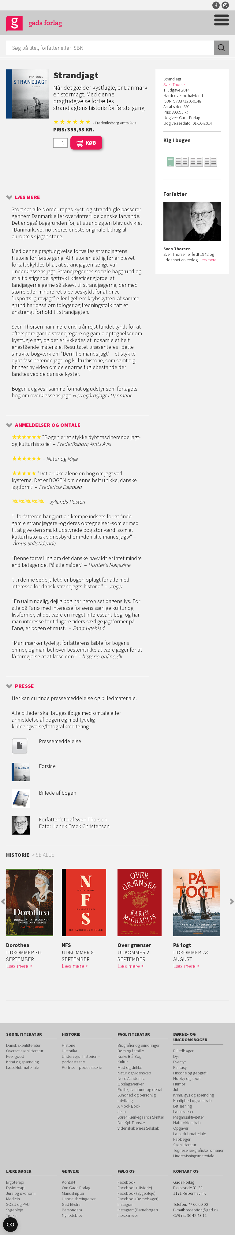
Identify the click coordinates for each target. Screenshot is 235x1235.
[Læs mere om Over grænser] (144, 902)
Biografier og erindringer (138, 1045)
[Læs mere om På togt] (199, 902)
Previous (3, 901)
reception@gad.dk (202, 1210)
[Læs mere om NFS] (88, 902)
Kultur (123, 1062)
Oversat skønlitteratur (24, 1051)
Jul (175, 1089)
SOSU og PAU (18, 1204)
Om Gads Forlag (76, 1187)
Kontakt (68, 1182)
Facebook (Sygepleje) (136, 1193)
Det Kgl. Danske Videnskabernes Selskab (138, 1125)
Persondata (72, 1210)
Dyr (176, 1056)
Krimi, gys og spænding (193, 1095)
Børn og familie (131, 1051)
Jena (122, 1111)
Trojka (11, 1215)
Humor (179, 1084)
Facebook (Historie (134, 1187)
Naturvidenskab (187, 1122)
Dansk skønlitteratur (23, 1045)
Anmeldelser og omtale (47, 424)
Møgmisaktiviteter (188, 1117)
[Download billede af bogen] (21, 805)
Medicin (13, 1199)
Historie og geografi (190, 1073)
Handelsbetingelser (78, 1199)
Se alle (45, 854)
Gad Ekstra (71, 1204)
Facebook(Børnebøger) (138, 1199)
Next (232, 901)
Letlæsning (182, 1106)
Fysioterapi (15, 1187)
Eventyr (179, 1062)
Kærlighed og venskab (192, 1100)
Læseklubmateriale (22, 1067)
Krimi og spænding (22, 1062)
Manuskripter (73, 1193)
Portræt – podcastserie (82, 1067)
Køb (91, 142)
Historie (68, 1045)
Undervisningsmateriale (193, 1156)
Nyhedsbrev (72, 1215)
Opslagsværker (131, 1084)
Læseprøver (128, 1215)
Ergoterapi (15, 1182)
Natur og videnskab (134, 1073)
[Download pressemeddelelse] (20, 752)
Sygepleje (14, 1210)
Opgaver (180, 1128)
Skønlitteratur (184, 1144)
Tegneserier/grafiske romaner (198, 1150)
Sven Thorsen (175, 84)
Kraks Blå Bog (129, 1056)
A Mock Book (129, 1106)
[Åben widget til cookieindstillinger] (10, 1224)
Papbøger (181, 1139)
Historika (69, 1051)
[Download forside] (21, 779)
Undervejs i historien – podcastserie (81, 1059)
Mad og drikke (130, 1067)
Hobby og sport (187, 1078)
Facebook (216, 5)
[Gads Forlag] (34, 25)
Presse (24, 685)
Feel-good (15, 1056)
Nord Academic (131, 1078)
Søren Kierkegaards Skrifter (141, 1117)
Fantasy (180, 1067)
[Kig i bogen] (192, 161)
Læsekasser (183, 1111)
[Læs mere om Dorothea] (32, 902)
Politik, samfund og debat (140, 1089)
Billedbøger (183, 1051)
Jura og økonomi (20, 1193)
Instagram (225, 5)
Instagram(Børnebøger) (138, 1210)
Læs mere (27, 197)
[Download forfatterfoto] (21, 832)
